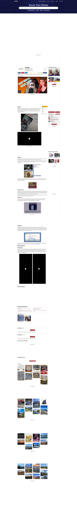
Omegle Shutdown (20, 321)
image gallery (27, 74)
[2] (37, 193)
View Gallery (32, 336)
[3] (33, 195)
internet (41, 199)
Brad (50, 118)
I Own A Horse (39, 161)
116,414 (46, 68)
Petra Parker (50, 157)
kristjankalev (31, 70)
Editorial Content (46, 10)
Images (37, 10)
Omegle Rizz (28, 321)
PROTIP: (19, 74)
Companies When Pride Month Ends (57, 157)
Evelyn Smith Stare (50, 76)
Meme (54, 75)
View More (54, 84)
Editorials (52, 1)
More (57, 1)
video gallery (34, 74)
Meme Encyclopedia (42, 1)
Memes (41, 10)
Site (44, 106)
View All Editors (54, 124)
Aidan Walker (31, 69)
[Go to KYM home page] (16, 1)
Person (51, 81)
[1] (17, 307)
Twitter (18, 161)
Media (48, 1)
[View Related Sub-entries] (28, 68)
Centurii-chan (55, 163)
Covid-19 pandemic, (34, 178)
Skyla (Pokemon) (50, 163)
